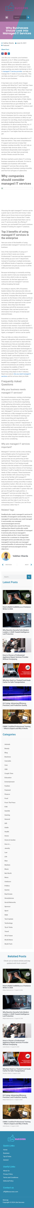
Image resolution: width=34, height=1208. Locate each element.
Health (7, 832)
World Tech (8, 944)
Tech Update (9, 919)
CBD (6, 769)
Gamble (7, 811)
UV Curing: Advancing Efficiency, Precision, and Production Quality (15, 704)
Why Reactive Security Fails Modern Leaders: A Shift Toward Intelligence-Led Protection (16, 632)
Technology (9, 923)
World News (9, 940)
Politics (7, 886)
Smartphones (9, 898)
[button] (6, 17)
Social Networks (10, 902)
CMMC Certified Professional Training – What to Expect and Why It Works (16, 727)
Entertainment (10, 782)
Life (6, 856)
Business (8, 757)
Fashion (7, 786)
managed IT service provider (12, 71)
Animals (7, 744)
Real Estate (8, 894)
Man (6, 861)
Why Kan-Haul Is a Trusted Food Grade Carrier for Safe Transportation (17, 681)
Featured (6, 45)
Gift (6, 823)
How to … (8, 844)
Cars (6, 765)
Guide (7, 827)
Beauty (7, 748)
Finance (7, 794)
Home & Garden (10, 840)
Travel (7, 931)
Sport (6, 911)
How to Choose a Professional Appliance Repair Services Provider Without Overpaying (15, 657)
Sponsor (7, 906)
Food (6, 798)
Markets (7, 865)
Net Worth (8, 873)
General (7, 819)
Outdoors (8, 881)
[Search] (28, 17)
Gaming (7, 815)
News (6, 877)
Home (7, 836)
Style (6, 915)
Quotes (7, 890)
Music (7, 869)
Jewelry (7, 848)
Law (6, 852)
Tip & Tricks (9, 927)
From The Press (10, 802)
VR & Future (9, 936)
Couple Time (9, 773)
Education (8, 777)
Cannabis (8, 761)
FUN (6, 807)
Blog (6, 753)
